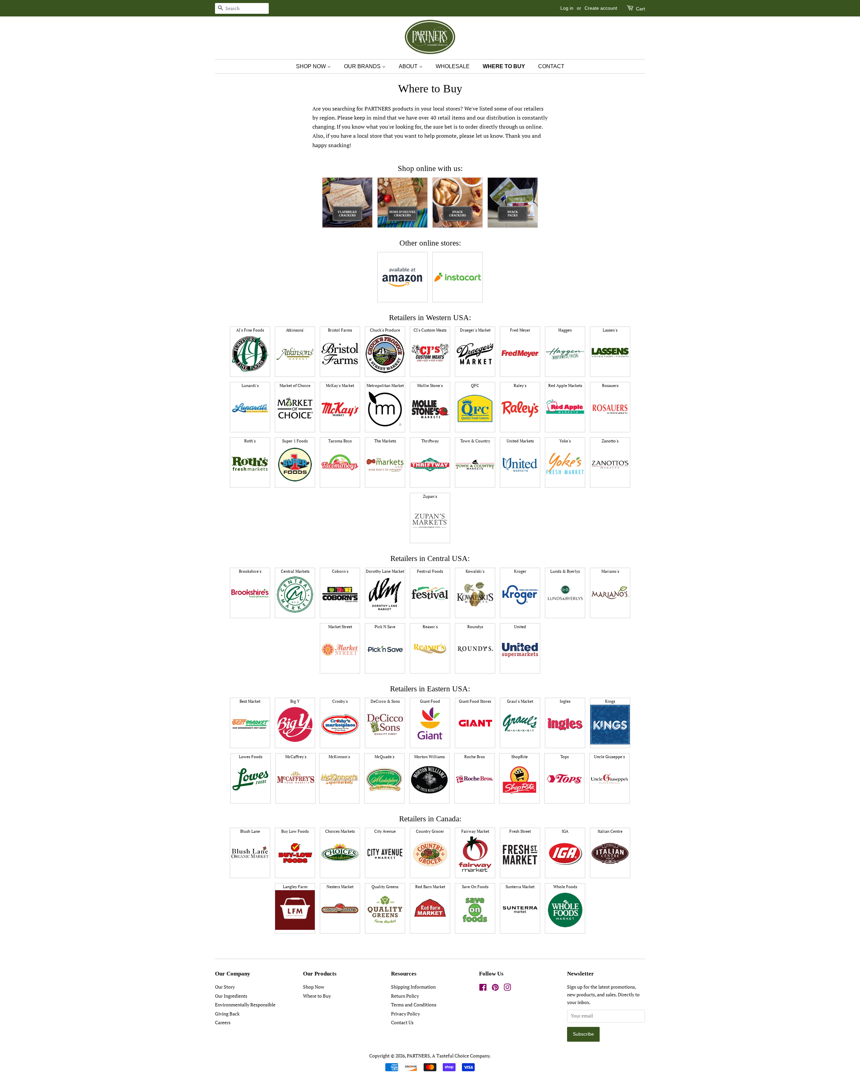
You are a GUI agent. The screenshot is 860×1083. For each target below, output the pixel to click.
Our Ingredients (231, 996)
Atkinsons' (295, 330)
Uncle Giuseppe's (609, 756)
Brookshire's (250, 571)
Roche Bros (474, 756)
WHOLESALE (453, 66)
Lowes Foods (250, 756)
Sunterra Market (520, 886)
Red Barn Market (430, 886)
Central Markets (295, 571)
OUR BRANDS (363, 66)
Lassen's (610, 330)
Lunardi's (250, 385)
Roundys (475, 626)
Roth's (250, 440)
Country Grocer (430, 831)
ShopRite (519, 756)
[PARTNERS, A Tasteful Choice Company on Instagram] (507, 989)
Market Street (340, 626)
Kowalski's (475, 571)
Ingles (565, 701)
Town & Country (475, 440)
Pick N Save (385, 626)
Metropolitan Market (385, 385)
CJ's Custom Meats (430, 330)
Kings (610, 701)
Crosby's (340, 701)
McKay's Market (340, 385)
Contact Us (402, 1023)
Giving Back (227, 1014)
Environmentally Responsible (245, 1005)
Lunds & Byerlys (565, 571)
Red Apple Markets (565, 385)
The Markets (385, 440)
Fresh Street (520, 831)
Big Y (295, 701)
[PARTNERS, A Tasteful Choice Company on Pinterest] (495, 989)
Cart (640, 8)
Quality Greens (385, 886)
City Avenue (385, 831)
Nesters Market (340, 886)
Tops (564, 756)
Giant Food (430, 701)
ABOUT (409, 66)
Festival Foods (430, 571)
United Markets (520, 440)
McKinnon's (339, 756)
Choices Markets (340, 831)
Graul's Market (520, 701)
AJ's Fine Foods (250, 330)
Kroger (520, 571)
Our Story (225, 987)
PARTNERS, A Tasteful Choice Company (448, 1056)
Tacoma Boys (340, 440)
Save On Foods (475, 886)
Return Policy (405, 996)
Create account (601, 8)
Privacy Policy (405, 1014)
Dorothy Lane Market (385, 571)
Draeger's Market (475, 330)
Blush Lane (250, 831)
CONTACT (551, 66)
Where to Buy (317, 996)
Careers (222, 1023)
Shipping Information (413, 987)
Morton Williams (429, 756)
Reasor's (430, 626)
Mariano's (610, 571)
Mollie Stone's (430, 385)
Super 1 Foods (295, 440)
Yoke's (565, 440)
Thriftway (430, 440)
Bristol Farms (340, 330)
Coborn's (340, 571)
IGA (565, 831)
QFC (475, 385)
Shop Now (313, 987)
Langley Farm (295, 886)
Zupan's (430, 496)
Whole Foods (565, 886)
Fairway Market (475, 831)
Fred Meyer (520, 330)
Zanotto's (610, 440)
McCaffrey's (295, 756)
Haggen (565, 330)
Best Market (250, 701)
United (520, 626)
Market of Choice (295, 385)
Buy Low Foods (295, 831)
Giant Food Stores (475, 701)
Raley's (520, 385)
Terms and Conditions (413, 1005)
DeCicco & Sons (385, 701)
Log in (566, 8)
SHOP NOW (311, 66)
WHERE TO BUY (504, 66)
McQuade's (384, 756)
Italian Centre (610, 831)
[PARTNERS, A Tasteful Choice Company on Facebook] (483, 989)
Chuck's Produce (385, 330)
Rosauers (610, 385)
